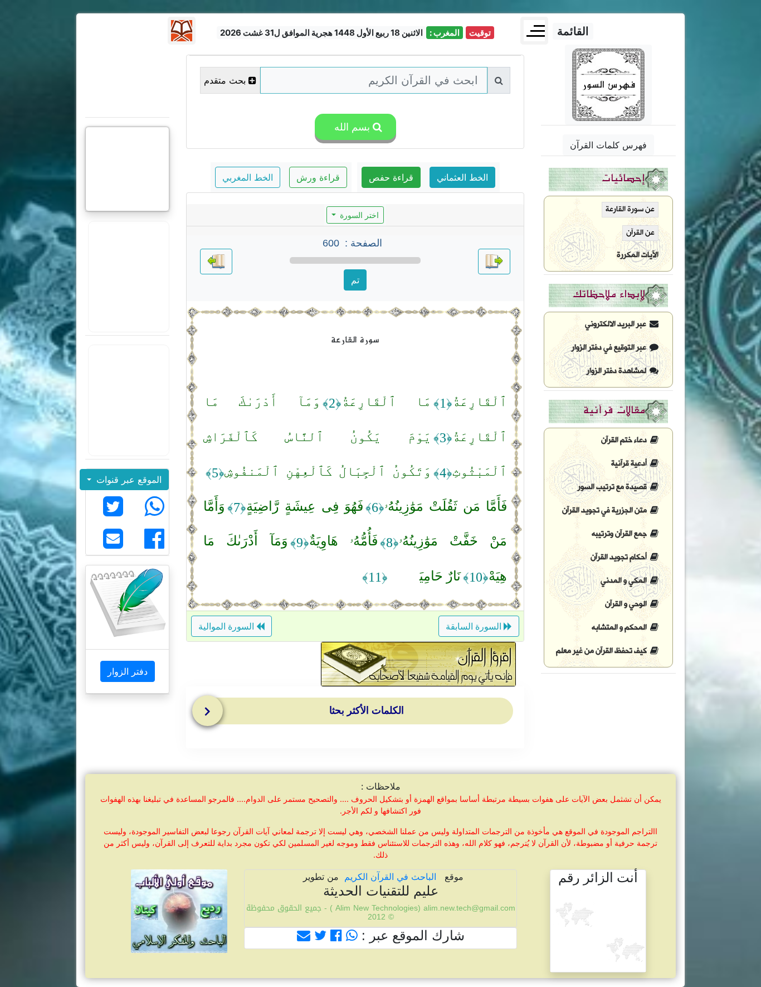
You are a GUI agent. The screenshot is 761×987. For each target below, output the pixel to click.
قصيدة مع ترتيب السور (614, 487)
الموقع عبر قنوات (128, 479)
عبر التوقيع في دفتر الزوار (611, 348)
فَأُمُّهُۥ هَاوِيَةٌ (343, 541)
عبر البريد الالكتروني (617, 324)
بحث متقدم (225, 80)
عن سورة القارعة (630, 209)
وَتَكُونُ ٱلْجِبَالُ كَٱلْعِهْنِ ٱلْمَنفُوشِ (328, 471)
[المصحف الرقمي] (127, 81)
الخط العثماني (462, 177)
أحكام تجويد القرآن (620, 557)
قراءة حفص (391, 177)
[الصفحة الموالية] (216, 261)
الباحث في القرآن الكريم (390, 876)
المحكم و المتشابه (621, 628)
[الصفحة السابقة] (494, 261)
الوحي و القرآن (627, 604)
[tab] (357, 713)
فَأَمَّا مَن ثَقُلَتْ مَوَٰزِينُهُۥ (445, 506)
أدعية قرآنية (630, 464)
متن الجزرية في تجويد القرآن (606, 510)
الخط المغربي (247, 177)
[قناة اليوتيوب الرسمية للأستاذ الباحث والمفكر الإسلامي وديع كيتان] (127, 276)
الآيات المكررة (637, 255)
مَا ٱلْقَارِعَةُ (386, 401)
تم (355, 280)
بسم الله (351, 127)
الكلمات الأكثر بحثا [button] (366, 710)
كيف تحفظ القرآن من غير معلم (603, 651)
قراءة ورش (318, 177)
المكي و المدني (625, 581)
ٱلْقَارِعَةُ (479, 401)
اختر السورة (358, 215)
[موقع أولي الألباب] (127, 400)
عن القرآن (640, 233)
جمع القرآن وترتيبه (621, 534)
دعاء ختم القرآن (625, 440)
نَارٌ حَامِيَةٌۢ (424, 576)
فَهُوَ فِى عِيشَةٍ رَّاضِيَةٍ (304, 506)
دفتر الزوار (128, 671)
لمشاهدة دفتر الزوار (618, 371)
